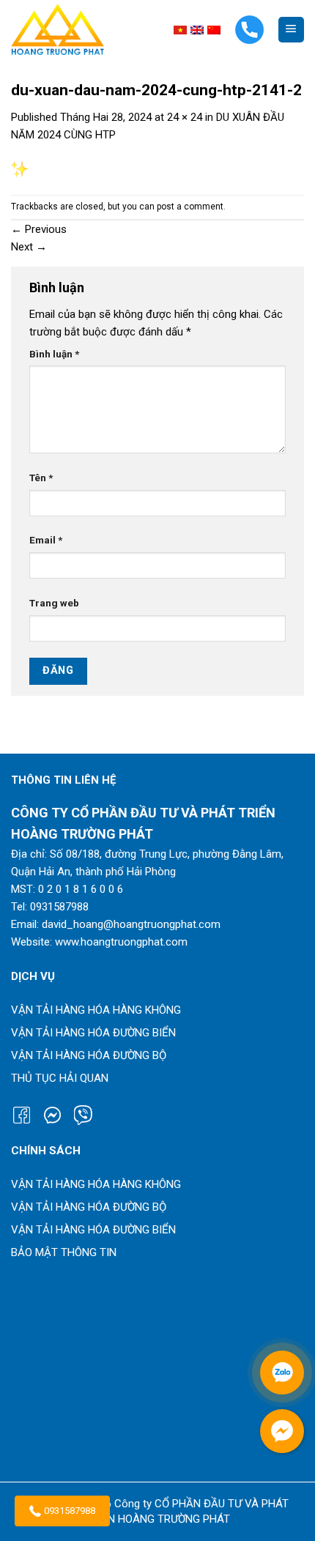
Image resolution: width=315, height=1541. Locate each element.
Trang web (54, 603)
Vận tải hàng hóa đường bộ (88, 1055)
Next (29, 246)
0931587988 (69, 1510)
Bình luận (54, 354)
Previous (39, 229)
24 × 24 (184, 117)
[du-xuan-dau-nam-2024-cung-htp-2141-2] (20, 168)
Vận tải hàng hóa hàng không (96, 1010)
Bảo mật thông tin (63, 1252)
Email (45, 540)
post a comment (190, 206)
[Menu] (291, 29)
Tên (41, 477)
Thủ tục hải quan (59, 1078)
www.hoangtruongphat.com (121, 941)
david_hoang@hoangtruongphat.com (131, 924)
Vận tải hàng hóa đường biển (93, 1032)
